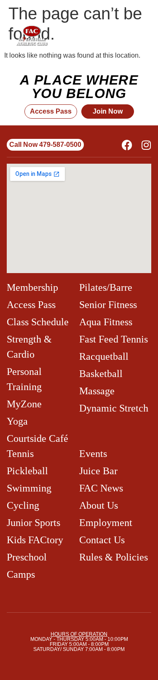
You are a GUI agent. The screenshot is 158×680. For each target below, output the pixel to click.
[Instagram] (146, 145)
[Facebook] (127, 145)
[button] (121, 36)
